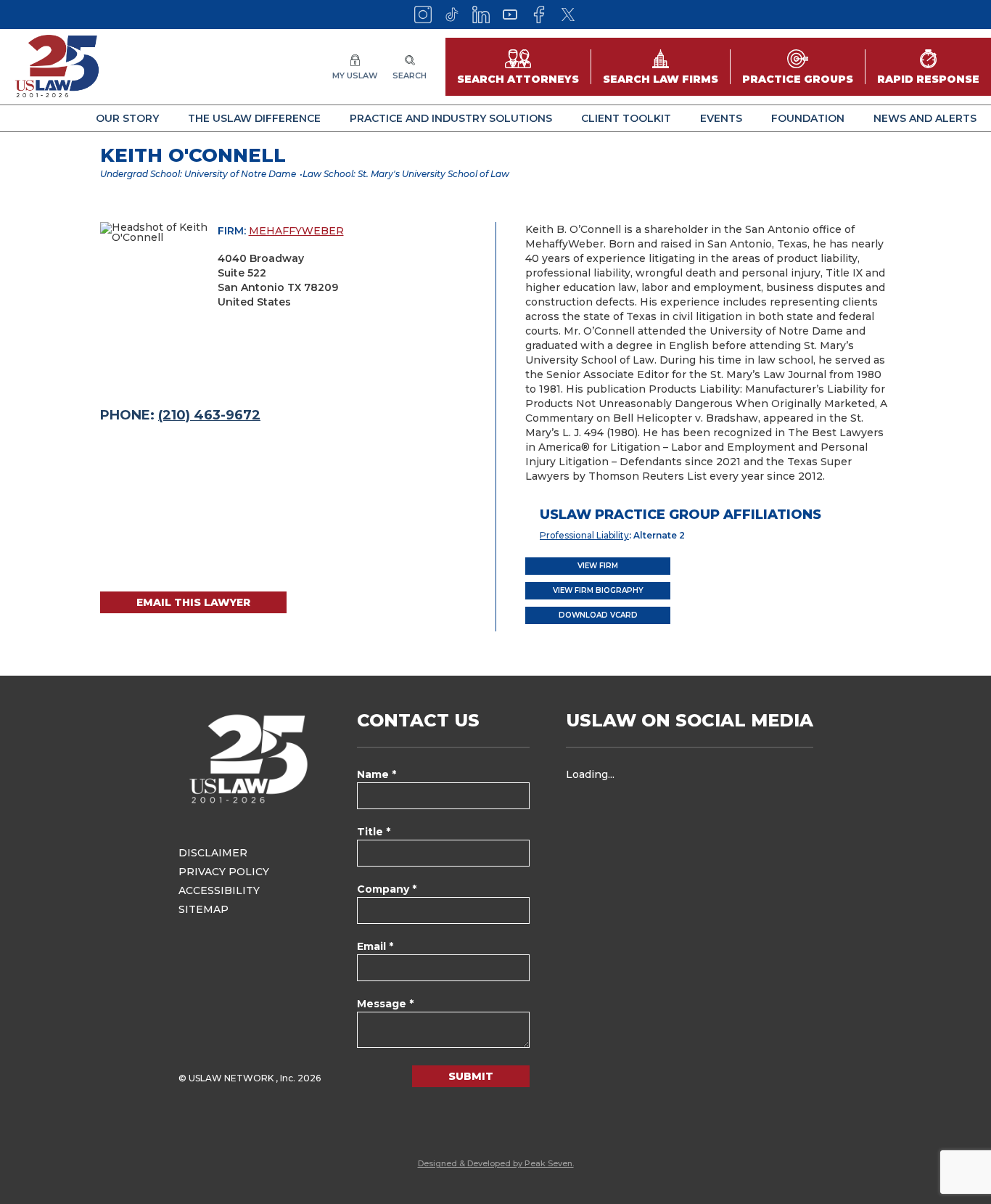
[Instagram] (423, 14)
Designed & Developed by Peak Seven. (496, 1163)
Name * (376, 774)
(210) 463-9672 (209, 415)
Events (721, 118)
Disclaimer (212, 852)
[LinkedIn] (481, 14)
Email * (375, 946)
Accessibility (219, 890)
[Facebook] (539, 14)
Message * (385, 1004)
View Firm (597, 565)
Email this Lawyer (193, 602)
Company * (386, 889)
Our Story (127, 118)
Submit (470, 1076)
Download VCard (598, 615)
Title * (373, 832)
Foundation (807, 118)
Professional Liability (584, 535)
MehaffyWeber (296, 230)
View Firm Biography (598, 590)
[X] (568, 14)
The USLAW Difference (254, 118)
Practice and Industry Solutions (451, 118)
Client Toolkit (626, 118)
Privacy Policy (223, 871)
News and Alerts (924, 118)
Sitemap (203, 909)
